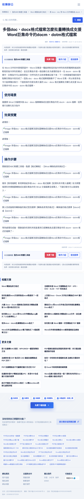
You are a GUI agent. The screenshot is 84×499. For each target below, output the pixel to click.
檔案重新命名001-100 (11, 448)
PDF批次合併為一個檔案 (11, 436)
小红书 (51, 477)
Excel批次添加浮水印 (63, 452)
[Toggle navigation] (79, 4)
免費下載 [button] (50, 59)
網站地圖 (5, 484)
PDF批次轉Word (29, 436)
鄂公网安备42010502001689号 (61, 491)
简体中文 (51, 42)
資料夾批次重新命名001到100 (32, 448)
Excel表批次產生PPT (46, 460)
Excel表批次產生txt (64, 460)
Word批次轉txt (57, 440)
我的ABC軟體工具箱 (19, 12)
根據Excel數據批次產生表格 (13, 464)
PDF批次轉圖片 (43, 436)
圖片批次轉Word (72, 456)
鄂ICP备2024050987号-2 (36, 491)
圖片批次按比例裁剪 (10, 456)
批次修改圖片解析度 (56, 456)
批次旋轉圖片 (25, 456)
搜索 (79, 20)
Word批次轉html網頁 (73, 440)
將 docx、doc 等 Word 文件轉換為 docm (65, 12)
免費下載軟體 (40, 405)
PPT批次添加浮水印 (45, 452)
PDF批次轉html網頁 (59, 436)
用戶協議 (5, 477)
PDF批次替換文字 (58, 444)
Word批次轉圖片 (43, 440)
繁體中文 (57, 42)
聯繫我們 (26, 481)
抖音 (45, 477)
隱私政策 (5, 481)
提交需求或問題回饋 (67, 422)
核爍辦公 (8, 4)
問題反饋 (26, 477)
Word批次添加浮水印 (28, 452)
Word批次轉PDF (28, 440)
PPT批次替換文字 (26, 444)
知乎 (57, 477)
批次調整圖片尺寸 (39, 456)
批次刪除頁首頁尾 (71, 448)
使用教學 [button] (74, 59)
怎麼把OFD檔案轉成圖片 (57, 464)
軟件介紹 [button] (62, 59)
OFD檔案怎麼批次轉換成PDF (36, 464)
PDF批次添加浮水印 (10, 452)
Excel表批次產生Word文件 (27, 460)
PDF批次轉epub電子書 (11, 440)
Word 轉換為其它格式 (38, 12)
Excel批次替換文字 (41, 444)
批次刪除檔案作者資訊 (54, 448)
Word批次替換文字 (9, 444)
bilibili (46, 481)
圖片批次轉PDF (8, 460)
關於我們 (26, 484)
